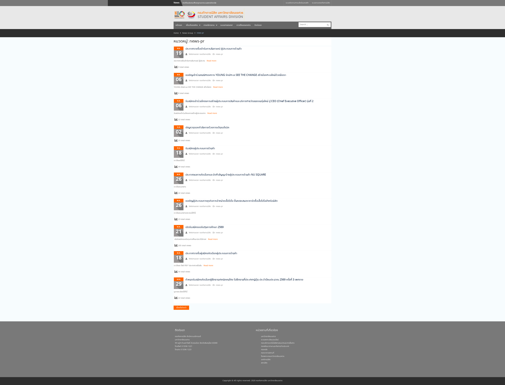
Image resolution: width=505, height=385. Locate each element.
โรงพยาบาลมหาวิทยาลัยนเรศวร (272, 356)
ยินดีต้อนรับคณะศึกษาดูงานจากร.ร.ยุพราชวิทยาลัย (199, 1)
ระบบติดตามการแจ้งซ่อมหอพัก (297, 3)
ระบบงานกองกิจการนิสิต (321, 3)
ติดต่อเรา (258, 25)
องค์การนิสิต (266, 359)
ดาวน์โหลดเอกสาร (243, 25)
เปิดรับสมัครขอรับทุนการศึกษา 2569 (204, 227)
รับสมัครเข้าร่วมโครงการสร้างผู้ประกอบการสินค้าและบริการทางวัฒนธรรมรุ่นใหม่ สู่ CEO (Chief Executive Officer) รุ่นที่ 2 (249, 101)
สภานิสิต (264, 363)
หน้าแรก (179, 25)
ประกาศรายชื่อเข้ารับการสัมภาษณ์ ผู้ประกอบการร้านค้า (213, 49)
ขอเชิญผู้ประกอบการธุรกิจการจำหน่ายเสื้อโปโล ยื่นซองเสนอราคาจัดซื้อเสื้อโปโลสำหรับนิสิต (231, 201)
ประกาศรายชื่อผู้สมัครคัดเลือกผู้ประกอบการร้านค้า (211, 253)
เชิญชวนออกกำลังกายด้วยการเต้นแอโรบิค (207, 128)
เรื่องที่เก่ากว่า (181, 307)
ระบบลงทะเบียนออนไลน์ (270, 339)
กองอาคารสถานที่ (267, 353)
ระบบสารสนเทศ (226, 25)
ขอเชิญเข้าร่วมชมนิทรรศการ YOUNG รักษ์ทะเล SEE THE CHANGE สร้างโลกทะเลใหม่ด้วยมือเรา (235, 75)
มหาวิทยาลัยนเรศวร (268, 336)
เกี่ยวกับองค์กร (192, 25)
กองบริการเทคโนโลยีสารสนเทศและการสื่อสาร (277, 343)
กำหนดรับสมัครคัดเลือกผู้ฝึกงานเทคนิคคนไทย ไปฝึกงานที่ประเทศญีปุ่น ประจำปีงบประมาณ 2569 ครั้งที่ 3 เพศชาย (244, 280)
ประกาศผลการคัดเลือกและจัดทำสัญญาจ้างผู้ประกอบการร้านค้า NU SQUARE (225, 175)
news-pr (219, 54)
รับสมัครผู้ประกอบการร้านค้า (200, 148)
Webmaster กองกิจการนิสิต (200, 54)
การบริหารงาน (209, 25)
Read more (211, 61)
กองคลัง (264, 349)
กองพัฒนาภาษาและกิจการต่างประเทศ (275, 346)
